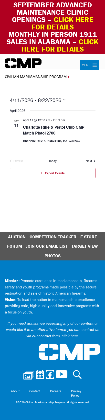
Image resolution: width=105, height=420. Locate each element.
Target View (84, 246)
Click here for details (62, 23)
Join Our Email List (46, 246)
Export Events (55, 173)
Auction (17, 237)
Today (53, 161)
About (15, 391)
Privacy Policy (76, 393)
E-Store (88, 237)
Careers (55, 391)
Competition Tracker (53, 237)
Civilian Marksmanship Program (23, 63)
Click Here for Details (60, 45)
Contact (34, 391)
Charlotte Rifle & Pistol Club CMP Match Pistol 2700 (53, 130)
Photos (52, 255)
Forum (14, 246)
